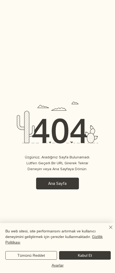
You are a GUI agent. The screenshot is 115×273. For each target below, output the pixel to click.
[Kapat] (107, 230)
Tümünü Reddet (31, 255)
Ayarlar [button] (58, 265)
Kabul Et (85, 255)
